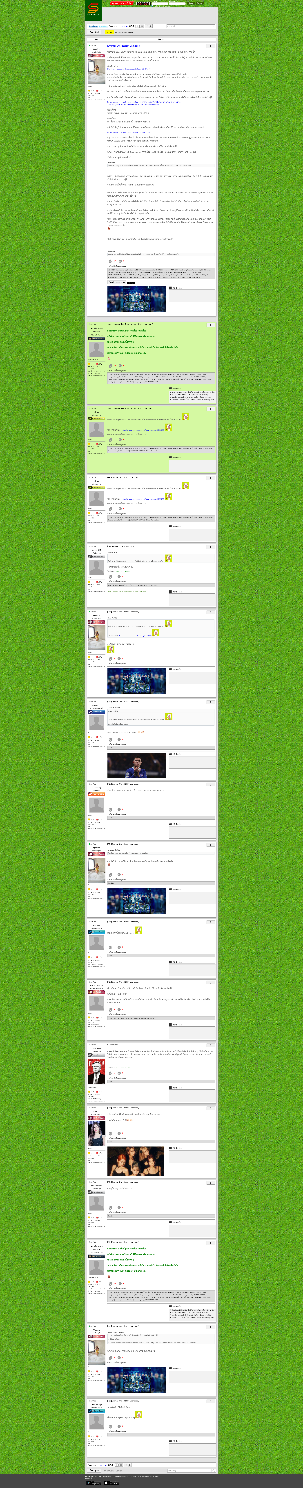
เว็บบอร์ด (133, 1476)
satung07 (174, 277)
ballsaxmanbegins (121, 272)
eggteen (193, 374)
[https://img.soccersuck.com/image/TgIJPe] (136, 312)
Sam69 (135, 277)
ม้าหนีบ (156, 275)
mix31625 (111, 270)
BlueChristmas (206, 270)
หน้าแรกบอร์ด (120, 32)
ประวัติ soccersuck (143, 1476)
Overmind (184, 275)
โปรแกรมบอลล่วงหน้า (121, 1476)
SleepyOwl (121, 379)
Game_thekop (112, 379)
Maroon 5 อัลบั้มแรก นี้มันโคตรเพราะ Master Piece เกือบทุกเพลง (193, 399)
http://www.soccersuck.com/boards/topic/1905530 (128, 132)
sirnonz (131, 377)
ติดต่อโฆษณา (154, 1476)
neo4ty (191, 377)
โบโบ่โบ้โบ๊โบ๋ (177, 377)
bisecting (194, 272)
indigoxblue (196, 277)
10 (122, 26)
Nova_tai (192, 275)
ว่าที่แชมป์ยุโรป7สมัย (158, 272)
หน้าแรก (88, 1476)
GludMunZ (125, 374)
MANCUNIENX (96, 985)
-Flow (200, 272)
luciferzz (111, 272)
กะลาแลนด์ (175, 379)
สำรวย (202, 377)
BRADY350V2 (119, 1018)
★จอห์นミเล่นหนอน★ (143, 272)
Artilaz (156, 451)
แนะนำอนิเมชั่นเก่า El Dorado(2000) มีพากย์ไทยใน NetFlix (191, 397)
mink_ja (144, 275)
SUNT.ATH (174, 270)
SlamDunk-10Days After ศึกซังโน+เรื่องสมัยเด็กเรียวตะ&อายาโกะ (193, 392)
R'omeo (130, 277)
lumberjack (166, 277)
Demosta (150, 275)
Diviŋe (179, 374)
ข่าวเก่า (94, 1476)
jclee (125, 277)
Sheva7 (169, 377)
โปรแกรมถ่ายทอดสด (105, 1476)
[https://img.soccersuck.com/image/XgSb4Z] (136, 777)
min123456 (137, 270)
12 (127, 26)
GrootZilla (130, 272)
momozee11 (172, 374)
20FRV (168, 379)
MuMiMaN (182, 270)
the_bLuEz (136, 275)
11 (124, 26)
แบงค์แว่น (137, 1018)
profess (124, 275)
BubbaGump (130, 379)
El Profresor (143, 448)
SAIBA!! (199, 374)
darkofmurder (120, 270)
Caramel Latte (156, 377)
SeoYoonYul (145, 379)
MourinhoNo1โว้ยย (156, 270)
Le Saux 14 (150, 277)
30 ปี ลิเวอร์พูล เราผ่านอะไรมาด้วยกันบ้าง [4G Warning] (190, 395)
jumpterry (158, 277)
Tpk (192, 379)
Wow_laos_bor (119, 448)
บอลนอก (130, 32)
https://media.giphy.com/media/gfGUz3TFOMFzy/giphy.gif (126, 591)
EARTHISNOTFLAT (114, 275)
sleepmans (145, 270)
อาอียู (120, 277)
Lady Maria (96, 925)
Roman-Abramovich (193, 270)
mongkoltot (129, 1018)
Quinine (96, 49)
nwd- (205, 374)
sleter (132, 374)
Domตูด (144, 1018)
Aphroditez (129, 270)
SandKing (96, 787)
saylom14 (150, 1018)
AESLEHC (186, 272)
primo (208, 275)
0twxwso (167, 270)
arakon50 (117, 374)
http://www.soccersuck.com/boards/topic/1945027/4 (129, 69)
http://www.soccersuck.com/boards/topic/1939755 (143, 430)
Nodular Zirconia (200, 379)
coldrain (96, 1111)
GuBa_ (137, 379)
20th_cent (96, 1048)
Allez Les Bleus (184, 448)
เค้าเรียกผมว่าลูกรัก (184, 277)
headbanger (178, 272)
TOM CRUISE (200, 275)
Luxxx (156, 585)
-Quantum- (170, 272)
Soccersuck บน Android (122, 571)
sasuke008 (96, 705)
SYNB (130, 275)
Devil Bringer (96, 1404)
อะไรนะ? (187, 379)
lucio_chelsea (164, 275)
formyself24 (125, 382)
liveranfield (161, 379)
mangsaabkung (113, 377)
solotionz (173, 275)
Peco (178, 275)
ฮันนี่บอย (142, 451)
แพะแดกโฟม (123, 585)
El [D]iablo (142, 277)
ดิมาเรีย (151, 374)
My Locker (177, 288)
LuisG (110, 382)
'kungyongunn (113, 277)
